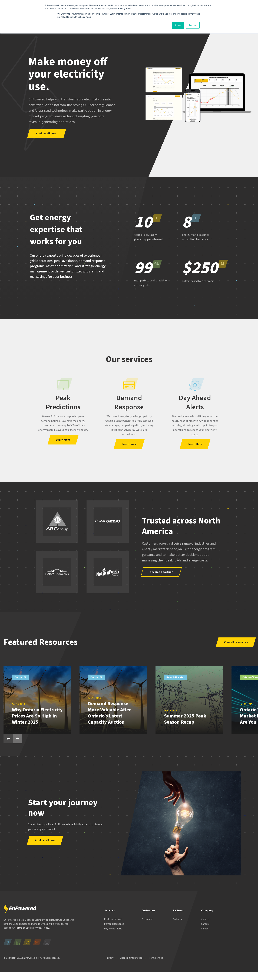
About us (205, 919)
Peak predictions (113, 919)
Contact (205, 928)
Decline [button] (193, 25)
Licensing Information (131, 958)
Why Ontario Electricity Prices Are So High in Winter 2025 (37, 716)
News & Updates (175, 677)
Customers (147, 919)
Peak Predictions (63, 402)
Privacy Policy (42, 928)
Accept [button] (178, 25)
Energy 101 (20, 677)
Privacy (110, 958)
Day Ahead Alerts (195, 402)
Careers (205, 924)
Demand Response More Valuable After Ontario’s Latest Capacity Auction (109, 713)
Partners (177, 919)
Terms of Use (22, 928)
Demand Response (129, 402)
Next (17, 738)
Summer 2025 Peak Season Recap (185, 719)
